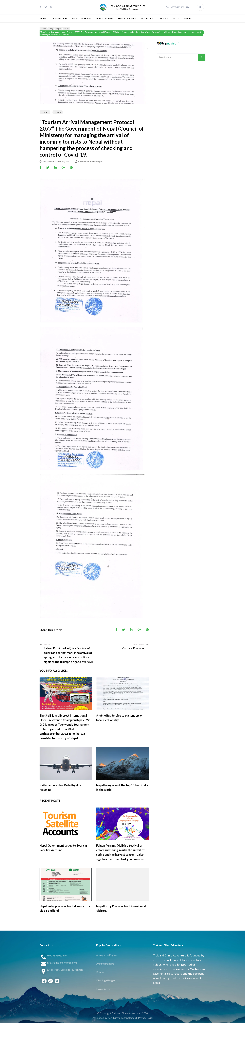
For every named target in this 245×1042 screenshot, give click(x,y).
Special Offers (127, 18)
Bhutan (100, 972)
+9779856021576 (57, 955)
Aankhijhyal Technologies (90, 161)
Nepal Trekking (81, 18)
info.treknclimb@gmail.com (62, 962)
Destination (59, 18)
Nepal (45, 112)
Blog (176, 18)
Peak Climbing (104, 18)
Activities (147, 18)
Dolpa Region (103, 988)
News (58, 112)
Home (43, 18)
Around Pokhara (105, 963)
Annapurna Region (106, 955)
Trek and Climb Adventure (127, 6)
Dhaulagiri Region (106, 980)
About (188, 18)
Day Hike (163, 18)
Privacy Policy (145, 1017)
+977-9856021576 (180, 7)
